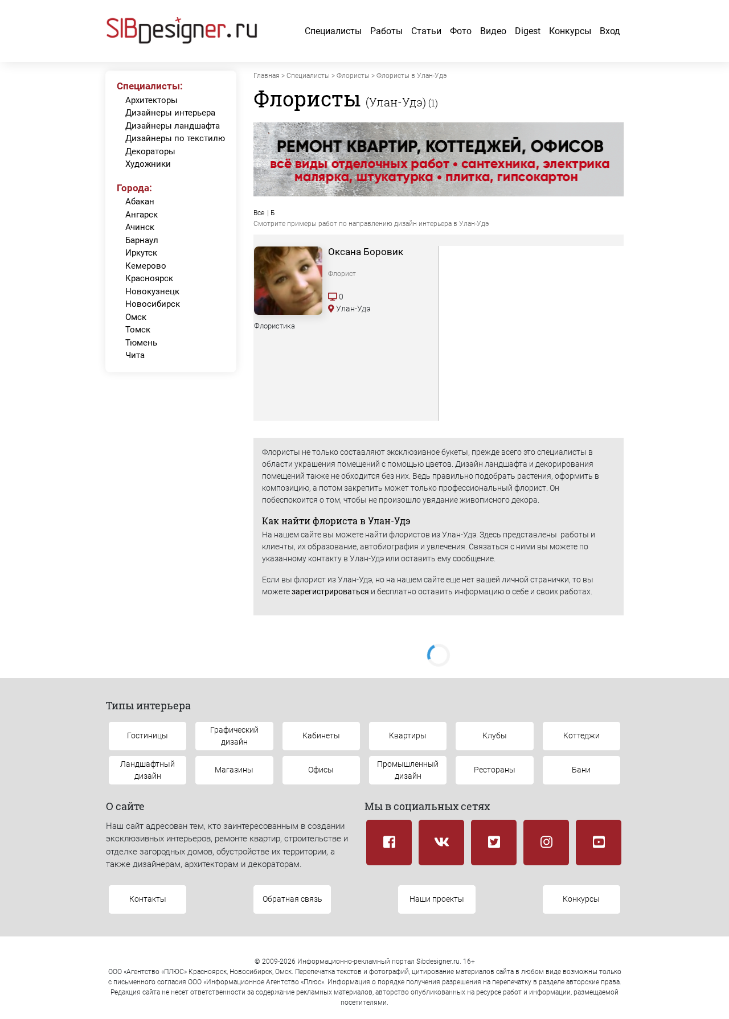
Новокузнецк (152, 291)
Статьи (426, 31)
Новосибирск (152, 304)
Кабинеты (321, 735)
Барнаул (141, 240)
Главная (266, 76)
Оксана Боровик (365, 251)
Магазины (234, 769)
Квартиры (408, 735)
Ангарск (141, 214)
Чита (135, 355)
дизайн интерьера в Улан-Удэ (441, 224)
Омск (135, 317)
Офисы (321, 769)
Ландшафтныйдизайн (147, 769)
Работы (386, 31)
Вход (610, 31)
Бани (581, 769)
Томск (137, 329)
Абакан (139, 201)
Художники (148, 164)
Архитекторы (151, 100)
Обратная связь (292, 898)
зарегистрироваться (330, 591)
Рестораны (494, 769)
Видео (493, 31)
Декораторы (150, 151)
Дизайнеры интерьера (170, 113)
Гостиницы (147, 735)
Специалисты (333, 31)
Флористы (353, 76)
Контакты (147, 898)
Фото (461, 31)
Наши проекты (436, 898)
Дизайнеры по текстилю (175, 138)
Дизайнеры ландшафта (172, 126)
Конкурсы (570, 31)
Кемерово (145, 266)
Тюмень (141, 343)
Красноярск (149, 278)
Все (258, 213)
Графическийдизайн (234, 735)
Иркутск (141, 253)
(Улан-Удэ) (396, 101)
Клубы (494, 735)
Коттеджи (581, 735)
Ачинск (139, 227)
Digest (527, 31)
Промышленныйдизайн (408, 769)
